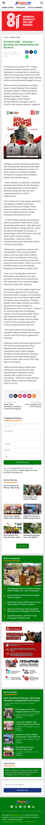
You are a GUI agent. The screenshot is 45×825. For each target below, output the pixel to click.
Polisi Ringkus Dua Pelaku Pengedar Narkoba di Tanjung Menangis (31, 498)
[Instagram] (25, 396)
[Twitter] (15, 396)
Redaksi (20, 821)
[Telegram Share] (35, 52)
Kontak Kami (30, 821)
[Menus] (4, 3)
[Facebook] (11, 396)
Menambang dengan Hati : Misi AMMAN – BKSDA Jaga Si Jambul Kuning (32, 536)
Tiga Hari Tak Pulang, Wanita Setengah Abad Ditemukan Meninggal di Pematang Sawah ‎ (23, 610)
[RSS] (34, 396)
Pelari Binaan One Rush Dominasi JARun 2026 (12, 536)
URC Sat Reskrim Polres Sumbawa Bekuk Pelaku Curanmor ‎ (23, 596)
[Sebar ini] (27, 52)
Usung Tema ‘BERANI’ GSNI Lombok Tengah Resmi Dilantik (12, 517)
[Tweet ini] (31, 52)
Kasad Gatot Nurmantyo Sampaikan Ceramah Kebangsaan (12, 405)
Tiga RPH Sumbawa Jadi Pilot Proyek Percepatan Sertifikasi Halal (22, 617)
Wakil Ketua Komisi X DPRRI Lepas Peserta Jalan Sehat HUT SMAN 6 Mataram (31, 517)
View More (22, 546)
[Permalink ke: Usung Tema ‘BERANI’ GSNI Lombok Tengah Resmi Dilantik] (13, 509)
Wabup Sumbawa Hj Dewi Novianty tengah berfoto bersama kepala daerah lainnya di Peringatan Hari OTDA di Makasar (21, 772)
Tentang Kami (9, 821)
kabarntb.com (16, 815)
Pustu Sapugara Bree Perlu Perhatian (33, 404)
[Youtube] (29, 396)
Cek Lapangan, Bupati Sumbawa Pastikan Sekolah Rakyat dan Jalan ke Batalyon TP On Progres (24, 589)
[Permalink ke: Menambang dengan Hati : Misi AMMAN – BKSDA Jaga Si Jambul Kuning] (32, 528)
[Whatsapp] (27, 57)
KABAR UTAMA (8, 54)
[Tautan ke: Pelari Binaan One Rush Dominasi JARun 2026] (9, 751)
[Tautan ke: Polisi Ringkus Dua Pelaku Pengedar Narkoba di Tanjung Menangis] (9, 713)
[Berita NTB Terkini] (23, 2)
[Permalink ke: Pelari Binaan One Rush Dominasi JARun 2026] (13, 528)
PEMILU (15, 54)
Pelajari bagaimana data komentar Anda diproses (20, 471)
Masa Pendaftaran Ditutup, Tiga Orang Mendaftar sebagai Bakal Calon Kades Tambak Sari (11, 487)
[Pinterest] (20, 396)
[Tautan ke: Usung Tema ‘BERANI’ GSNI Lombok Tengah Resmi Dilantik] (9, 726)
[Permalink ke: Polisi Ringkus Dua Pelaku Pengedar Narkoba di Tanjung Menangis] (32, 490)
